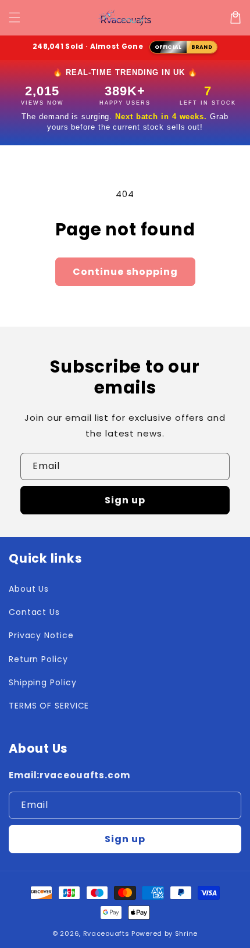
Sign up (125, 500)
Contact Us (34, 612)
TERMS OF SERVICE (49, 705)
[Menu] (14, 17)
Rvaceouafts (106, 933)
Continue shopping (125, 271)
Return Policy (38, 659)
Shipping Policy (43, 682)
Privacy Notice (41, 635)
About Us (29, 589)
